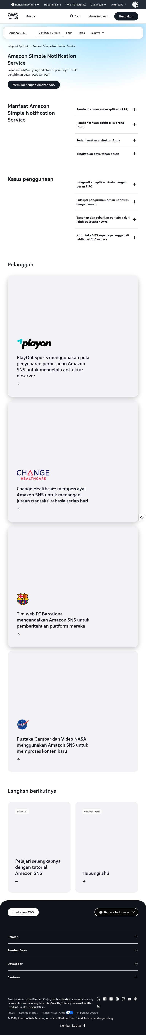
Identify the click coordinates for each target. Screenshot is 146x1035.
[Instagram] (117, 999)
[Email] (98, 1007)
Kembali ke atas (70, 1025)
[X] (98, 999)
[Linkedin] (111, 999)
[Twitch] (123, 999)
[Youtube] (129, 999)
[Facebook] (104, 999)
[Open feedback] (141, 517)
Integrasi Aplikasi (18, 46)
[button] (126, 16)
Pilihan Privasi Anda (53, 1012)
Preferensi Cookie (87, 1012)
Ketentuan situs (28, 1012)
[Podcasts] (135, 999)
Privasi (11, 1012)
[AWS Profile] (135, 5)
